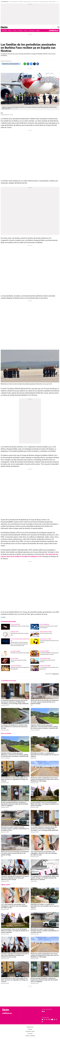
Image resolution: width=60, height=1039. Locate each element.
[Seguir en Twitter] (44, 1019)
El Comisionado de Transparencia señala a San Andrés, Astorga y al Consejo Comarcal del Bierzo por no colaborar (45, 877)
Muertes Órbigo (20, 1)
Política (10, 30)
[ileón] (10, 1010)
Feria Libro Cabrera (35, 1)
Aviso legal (30, 1033)
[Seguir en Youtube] (52, 1019)
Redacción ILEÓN (5, 705)
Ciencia (25, 30)
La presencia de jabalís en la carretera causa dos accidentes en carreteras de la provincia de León (14, 726)
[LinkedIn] (37, 64)
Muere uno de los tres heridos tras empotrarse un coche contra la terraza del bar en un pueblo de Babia (45, 701)
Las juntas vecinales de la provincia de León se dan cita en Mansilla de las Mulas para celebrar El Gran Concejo (15, 877)
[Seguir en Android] (42, 1011)
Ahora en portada (6, 733)
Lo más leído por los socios (8, 680)
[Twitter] (34, 64)
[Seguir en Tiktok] (54, 1019)
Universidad (31, 30)
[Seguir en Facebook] (46, 1019)
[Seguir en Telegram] (48, 1019)
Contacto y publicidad (30, 1035)
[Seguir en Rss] (42, 1021)
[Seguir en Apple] (44, 1011)
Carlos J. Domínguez (35, 730)
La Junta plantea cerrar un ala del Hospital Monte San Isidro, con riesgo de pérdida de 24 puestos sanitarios (45, 803)
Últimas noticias (5, 884)
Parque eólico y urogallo (27, 1)
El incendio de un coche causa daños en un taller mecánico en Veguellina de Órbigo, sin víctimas (14, 779)
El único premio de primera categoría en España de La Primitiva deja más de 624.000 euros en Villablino (14, 803)
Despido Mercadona (52, 1)
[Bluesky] (31, 64)
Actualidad (4, 30)
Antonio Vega (34, 881)
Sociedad (20, 30)
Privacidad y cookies (30, 1031)
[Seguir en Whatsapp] (56, 1019)
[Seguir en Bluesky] (42, 1019)
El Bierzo (38, 30)
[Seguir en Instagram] (49, 1019)
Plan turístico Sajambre (13, 1)
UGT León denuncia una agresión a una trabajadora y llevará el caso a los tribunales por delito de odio (44, 853)
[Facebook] (28, 64)
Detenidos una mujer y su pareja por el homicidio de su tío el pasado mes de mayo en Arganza (45, 754)
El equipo (30, 1029)
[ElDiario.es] (53, 30)
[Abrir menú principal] (58, 27)
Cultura (15, 30)
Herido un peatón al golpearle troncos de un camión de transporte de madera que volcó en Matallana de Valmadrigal (45, 779)
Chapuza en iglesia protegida (43, 1)
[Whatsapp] (24, 64)
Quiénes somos (30, 1027)
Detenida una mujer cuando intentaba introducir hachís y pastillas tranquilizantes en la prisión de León (15, 828)
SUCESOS (57, 1)
